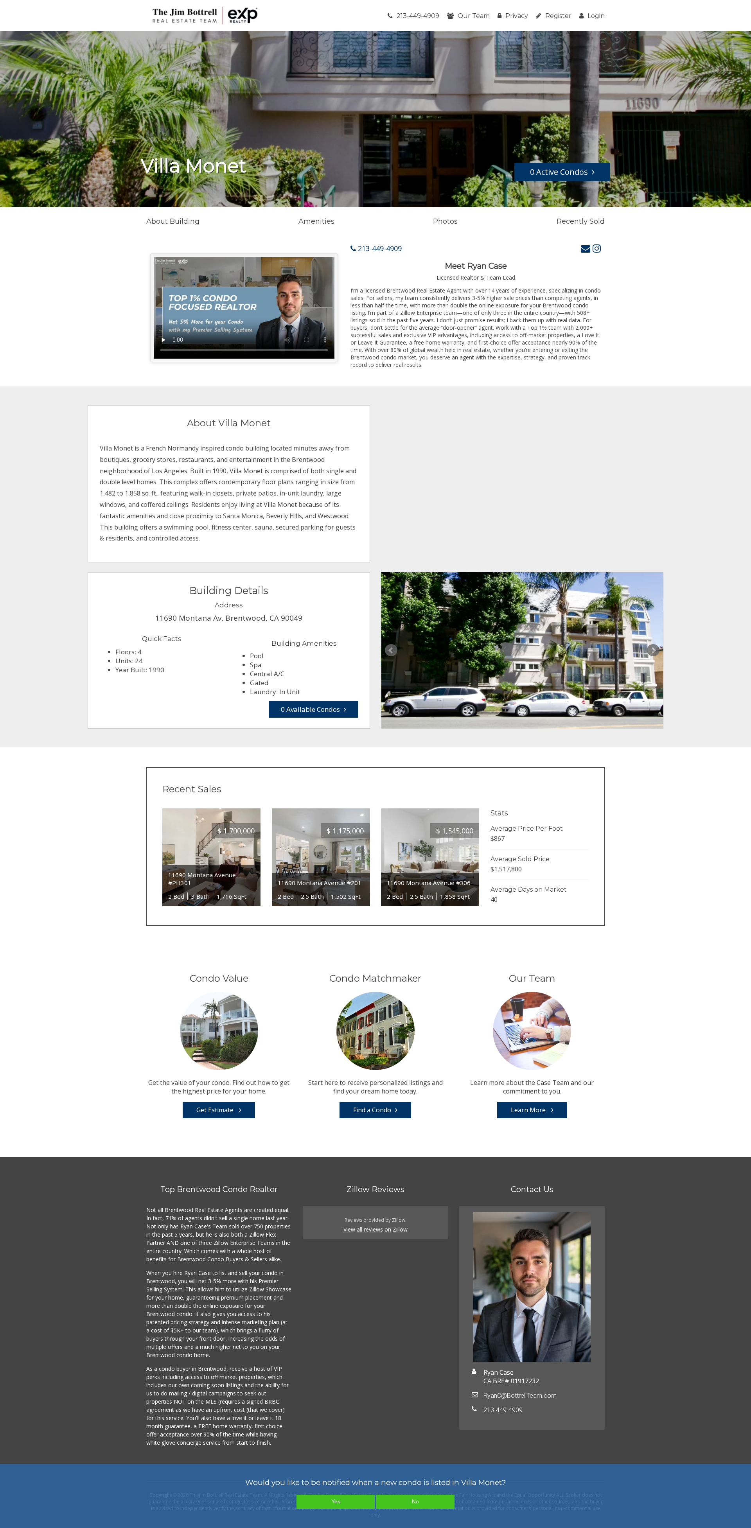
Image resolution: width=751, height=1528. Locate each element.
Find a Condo (372, 1110)
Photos (445, 221)
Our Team (474, 16)
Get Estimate (215, 1110)
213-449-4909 (418, 16)
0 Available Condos (310, 709)
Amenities (316, 221)
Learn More (529, 1110)
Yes (335, 1501)
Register (558, 16)
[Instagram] (597, 248)
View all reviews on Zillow (375, 1229)
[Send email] (585, 248)
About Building (172, 221)
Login (596, 16)
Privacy (516, 16)
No (415, 1501)
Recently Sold (581, 221)
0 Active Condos (559, 172)
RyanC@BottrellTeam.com (520, 1395)
